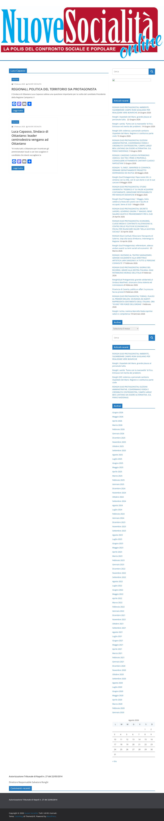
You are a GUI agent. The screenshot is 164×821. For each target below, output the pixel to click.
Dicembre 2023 (118, 522)
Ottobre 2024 (118, 497)
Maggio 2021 (117, 645)
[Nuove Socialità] (82, 8)
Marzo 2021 (117, 653)
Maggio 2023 (117, 547)
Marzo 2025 (117, 476)
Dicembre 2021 (118, 615)
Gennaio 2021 (118, 661)
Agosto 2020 (117, 683)
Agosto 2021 (117, 632)
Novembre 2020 (119, 670)
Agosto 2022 (117, 581)
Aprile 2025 (117, 471)
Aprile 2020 (117, 699)
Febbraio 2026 (118, 429)
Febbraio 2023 (118, 560)
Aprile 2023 (117, 552)
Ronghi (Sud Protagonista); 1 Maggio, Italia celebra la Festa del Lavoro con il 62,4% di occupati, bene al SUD (130, 202)
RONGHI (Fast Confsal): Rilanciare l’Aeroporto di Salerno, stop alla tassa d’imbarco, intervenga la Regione (132, 238)
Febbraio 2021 (118, 657)
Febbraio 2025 (118, 480)
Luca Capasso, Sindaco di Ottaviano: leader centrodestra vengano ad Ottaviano (30, 137)
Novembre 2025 (119, 442)
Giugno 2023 (117, 543)
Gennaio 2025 (118, 484)
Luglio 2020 (117, 687)
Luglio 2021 (117, 636)
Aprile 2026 (117, 421)
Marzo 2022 (117, 602)
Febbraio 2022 (118, 607)
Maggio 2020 (117, 695)
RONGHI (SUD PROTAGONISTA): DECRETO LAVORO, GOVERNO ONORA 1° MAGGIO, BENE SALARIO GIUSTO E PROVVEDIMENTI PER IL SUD (132, 211)
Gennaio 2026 (118, 433)
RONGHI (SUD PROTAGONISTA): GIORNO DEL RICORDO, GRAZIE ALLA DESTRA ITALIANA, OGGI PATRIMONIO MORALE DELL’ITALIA (132, 270)
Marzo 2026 (117, 425)
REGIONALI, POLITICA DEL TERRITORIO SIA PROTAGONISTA (54, 89)
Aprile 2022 (117, 598)
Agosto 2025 (117, 454)
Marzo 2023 (117, 556)
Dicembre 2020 (118, 666)
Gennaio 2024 (118, 518)
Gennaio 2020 (118, 712)
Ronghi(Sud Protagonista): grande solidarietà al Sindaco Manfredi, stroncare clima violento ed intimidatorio (132, 282)
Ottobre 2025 (118, 446)
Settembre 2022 (119, 577)
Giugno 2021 (117, 640)
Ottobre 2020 (118, 674)
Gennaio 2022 (118, 611)
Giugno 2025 (117, 463)
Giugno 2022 (117, 590)
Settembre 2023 (119, 530)
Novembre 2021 (119, 619)
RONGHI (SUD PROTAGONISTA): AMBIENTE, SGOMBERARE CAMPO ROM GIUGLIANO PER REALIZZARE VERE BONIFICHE (131, 110)
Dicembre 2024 (118, 488)
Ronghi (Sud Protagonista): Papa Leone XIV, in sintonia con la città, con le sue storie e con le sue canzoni (133, 180)
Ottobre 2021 (118, 623)
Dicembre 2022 (118, 569)
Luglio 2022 (117, 585)
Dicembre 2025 (118, 438)
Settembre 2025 (119, 450)
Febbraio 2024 (118, 514)
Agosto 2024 (117, 505)
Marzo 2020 (117, 704)
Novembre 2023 (119, 526)
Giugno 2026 (117, 412)
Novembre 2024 (119, 492)
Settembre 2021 (119, 628)
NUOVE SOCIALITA (34, 84)
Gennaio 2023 (118, 564)
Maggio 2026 (117, 416)
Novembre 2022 (119, 573)
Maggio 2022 (117, 594)
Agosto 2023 (117, 535)
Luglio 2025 (117, 459)
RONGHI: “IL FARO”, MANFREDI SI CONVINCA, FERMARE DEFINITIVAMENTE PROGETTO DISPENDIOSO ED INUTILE (131, 170)
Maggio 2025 (117, 467)
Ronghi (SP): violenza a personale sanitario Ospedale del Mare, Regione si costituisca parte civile (132, 133)
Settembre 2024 (119, 501)
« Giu (114, 761)
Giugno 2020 (117, 691)
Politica (15, 79)
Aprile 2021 (117, 649)
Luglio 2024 (117, 509)
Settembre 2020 (119, 678)
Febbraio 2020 (118, 708)
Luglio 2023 (117, 539)
